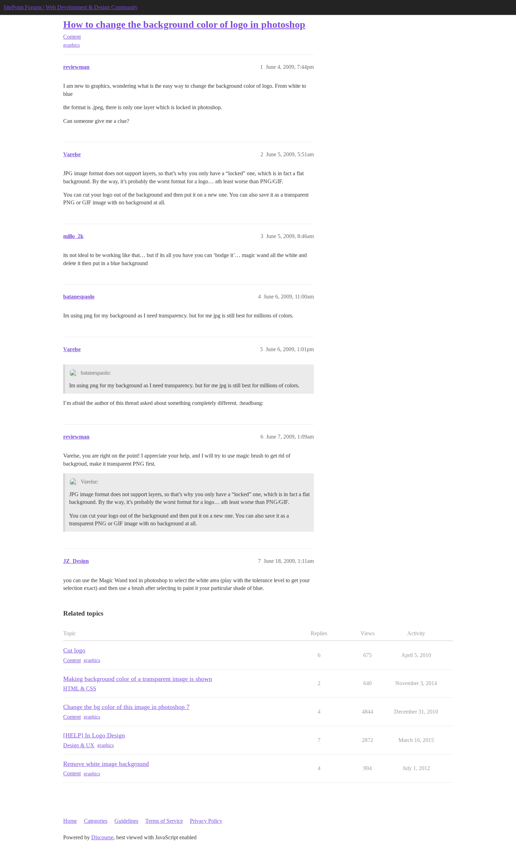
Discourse (102, 837)
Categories (95, 821)
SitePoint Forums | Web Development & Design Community (71, 7)
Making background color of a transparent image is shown (137, 678)
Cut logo (74, 650)
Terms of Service (164, 821)
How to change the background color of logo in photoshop (184, 24)
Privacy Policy (206, 821)
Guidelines (126, 821)
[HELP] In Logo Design (94, 735)
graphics (71, 45)
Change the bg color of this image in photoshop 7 (126, 706)
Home (70, 821)
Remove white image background (106, 763)
